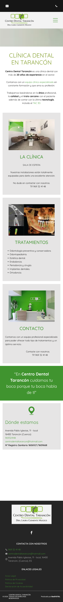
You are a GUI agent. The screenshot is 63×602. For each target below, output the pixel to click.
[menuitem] (10, 576)
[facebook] (31, 533)
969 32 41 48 (14, 549)
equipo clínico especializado (39, 82)
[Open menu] (55, 20)
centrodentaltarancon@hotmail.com (26, 553)
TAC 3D (36, 103)
